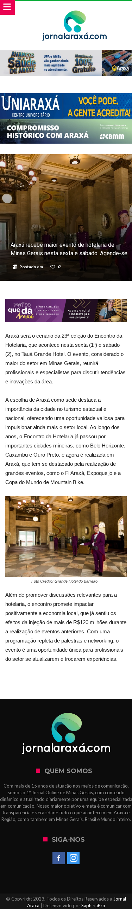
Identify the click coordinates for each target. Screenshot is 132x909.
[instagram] (73, 858)
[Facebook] (58, 858)
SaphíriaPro (93, 905)
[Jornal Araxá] (74, 8)
